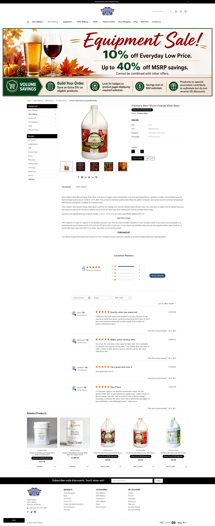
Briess (30, 156)
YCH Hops (31, 168)
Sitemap (67, 510)
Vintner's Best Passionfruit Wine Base (108, 453)
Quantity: (134, 147)
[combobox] (102, 298)
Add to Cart (105, 466)
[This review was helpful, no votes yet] (169, 331)
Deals (95, 22)
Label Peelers (33, 144)
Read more (133, 401)
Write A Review (157, 276)
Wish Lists (131, 504)
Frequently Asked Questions (74, 504)
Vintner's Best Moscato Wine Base (173, 453)
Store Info (145, 22)
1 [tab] (94, 173)
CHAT (14, 520)
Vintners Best (33, 164)
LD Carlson (32, 140)
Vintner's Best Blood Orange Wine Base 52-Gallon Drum (75, 454)
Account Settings (134, 510)
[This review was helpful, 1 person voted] (169, 358)
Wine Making (53, 22)
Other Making (82, 22)
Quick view (42, 438)
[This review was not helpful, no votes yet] (173, 331)
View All (31, 179)
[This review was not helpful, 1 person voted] (173, 378)
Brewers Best (33, 152)
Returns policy (109, 22)
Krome (30, 175)
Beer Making (37, 22)
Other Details (81, 187)
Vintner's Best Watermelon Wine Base (140, 453)
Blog (135, 22)
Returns (131, 496)
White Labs (32, 171)
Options (39, 466)
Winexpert (31, 160)
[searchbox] (79, 298)
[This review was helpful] (169, 408)
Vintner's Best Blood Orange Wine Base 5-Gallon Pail (42, 454)
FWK (29, 148)
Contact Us (156, 22)
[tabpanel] (67, 167)
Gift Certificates (69, 507)
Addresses (132, 501)
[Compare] (181, 11)
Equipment (67, 22)
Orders (130, 493)
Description (66, 187)
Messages (131, 498)
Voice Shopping (124, 22)
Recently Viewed (134, 507)
